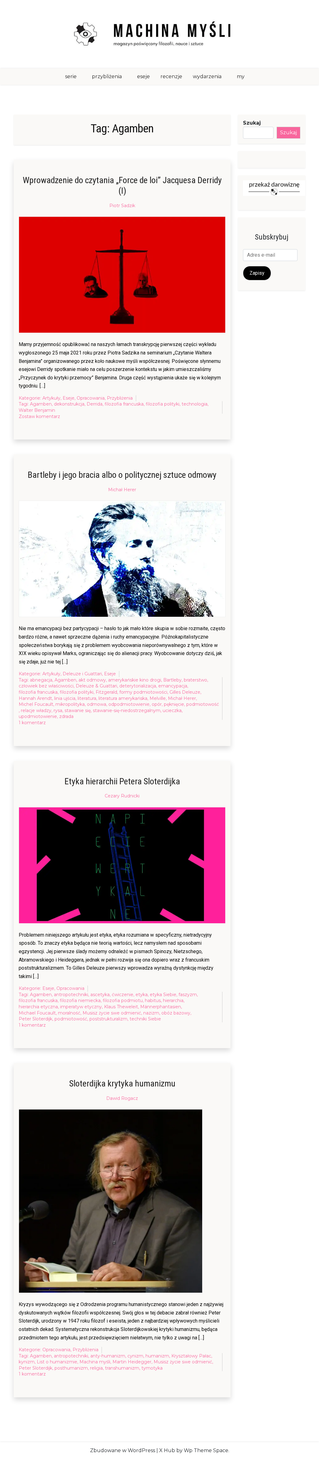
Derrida (94, 404)
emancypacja (172, 686)
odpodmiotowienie (129, 704)
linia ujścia (64, 698)
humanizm (157, 1356)
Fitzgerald (106, 692)
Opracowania (91, 398)
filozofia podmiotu (123, 1000)
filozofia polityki (162, 404)
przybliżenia (107, 76)
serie (71, 76)
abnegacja (41, 680)
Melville (158, 698)
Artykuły (51, 398)
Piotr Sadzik (122, 205)
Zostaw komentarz (39, 417)
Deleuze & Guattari (96, 686)
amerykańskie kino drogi (134, 680)
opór (157, 704)
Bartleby (172, 680)
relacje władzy (36, 710)
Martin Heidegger (131, 1362)
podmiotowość (202, 704)
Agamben (41, 404)
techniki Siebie (145, 1019)
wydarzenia (207, 76)
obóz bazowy (175, 1013)
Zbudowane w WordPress (122, 1450)
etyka (142, 994)
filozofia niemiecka (80, 1000)
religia (96, 1368)
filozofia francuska (124, 404)
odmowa (96, 704)
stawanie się (77, 710)
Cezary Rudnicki (122, 796)
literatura (87, 698)
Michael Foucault (37, 1013)
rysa (58, 710)
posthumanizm (71, 1368)
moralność (69, 1013)
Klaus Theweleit (121, 1007)
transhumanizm (122, 1368)
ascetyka (100, 994)
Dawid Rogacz (122, 1098)
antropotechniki (71, 994)
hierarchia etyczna (38, 1007)
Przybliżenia (120, 398)
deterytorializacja (137, 686)
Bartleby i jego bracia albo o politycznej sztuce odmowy (122, 475)
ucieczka (172, 710)
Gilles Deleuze (184, 692)
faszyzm (188, 994)
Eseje (68, 398)
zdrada (66, 716)
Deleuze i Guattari (82, 674)
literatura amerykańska (122, 698)
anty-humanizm (107, 1356)
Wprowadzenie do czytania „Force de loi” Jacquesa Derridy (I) (122, 185)
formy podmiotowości (143, 692)
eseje (143, 76)
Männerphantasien (160, 1007)
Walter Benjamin (37, 410)
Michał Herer (122, 489)
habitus (153, 1000)
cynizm (135, 1356)
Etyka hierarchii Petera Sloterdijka (122, 781)
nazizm (151, 1013)
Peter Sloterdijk (35, 1019)
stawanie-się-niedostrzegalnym (126, 710)
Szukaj (252, 123)
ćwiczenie (122, 994)
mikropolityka (70, 704)
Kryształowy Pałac (191, 1356)
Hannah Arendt (35, 698)
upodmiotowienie (38, 716)
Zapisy (257, 273)
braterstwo (195, 680)
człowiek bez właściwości (46, 686)
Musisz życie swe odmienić (112, 1013)
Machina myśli (94, 1362)
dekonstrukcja (69, 404)
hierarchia (173, 1000)
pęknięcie (174, 704)
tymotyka (152, 1368)
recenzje (171, 76)
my (241, 76)
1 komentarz (32, 723)
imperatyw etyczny (81, 1007)
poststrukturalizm (108, 1019)
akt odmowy (92, 680)
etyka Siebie (163, 994)
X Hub (167, 1450)
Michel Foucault (36, 704)
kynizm (27, 1362)
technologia (194, 404)
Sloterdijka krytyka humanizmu (122, 1083)
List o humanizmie (57, 1362)
